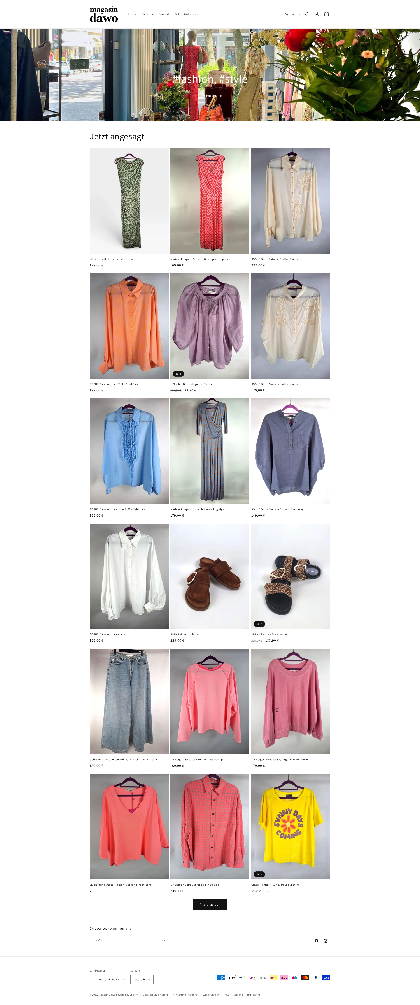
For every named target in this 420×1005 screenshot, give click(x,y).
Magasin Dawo (107, 994)
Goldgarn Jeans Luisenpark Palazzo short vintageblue (124, 759)
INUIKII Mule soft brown (185, 634)
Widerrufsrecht (211, 994)
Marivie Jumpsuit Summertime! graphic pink (199, 259)
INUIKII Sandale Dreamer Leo (269, 634)
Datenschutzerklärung (156, 994)
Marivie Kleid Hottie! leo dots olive (112, 259)
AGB (227, 994)
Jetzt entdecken (210, 96)
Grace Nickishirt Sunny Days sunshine (275, 885)
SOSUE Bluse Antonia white (107, 634)
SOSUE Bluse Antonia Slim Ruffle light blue (117, 509)
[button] (307, 14)
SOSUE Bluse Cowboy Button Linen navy (277, 509)
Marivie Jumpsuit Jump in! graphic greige (197, 509)
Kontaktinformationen (186, 994)
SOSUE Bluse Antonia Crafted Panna (274, 259)
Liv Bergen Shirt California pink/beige (194, 885)
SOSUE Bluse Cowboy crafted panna (274, 384)
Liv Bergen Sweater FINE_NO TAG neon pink (198, 759)
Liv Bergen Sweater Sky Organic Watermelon (280, 759)
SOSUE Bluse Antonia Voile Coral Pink (114, 384)
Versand (238, 994)
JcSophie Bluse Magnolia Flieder (191, 384)
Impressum (253, 994)
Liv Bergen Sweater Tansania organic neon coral (121, 885)
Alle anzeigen (210, 904)
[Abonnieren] (163, 940)
